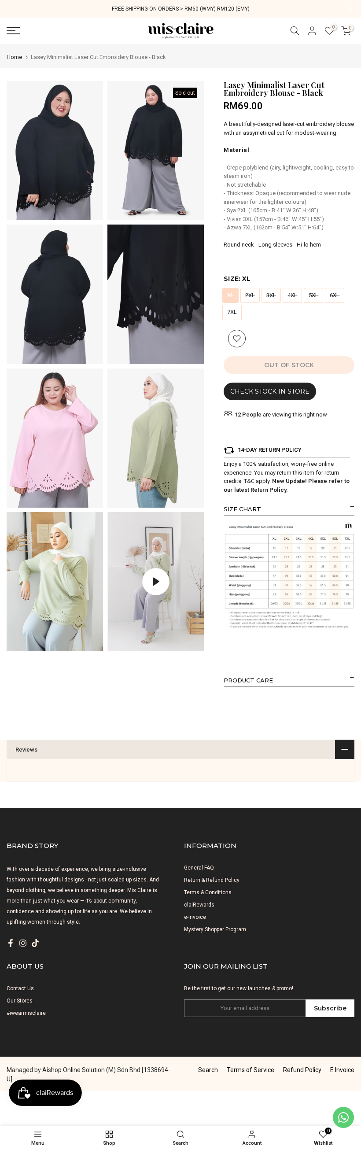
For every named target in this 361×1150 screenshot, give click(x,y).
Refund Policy (302, 1069)
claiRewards (199, 905)
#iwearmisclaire (26, 1013)
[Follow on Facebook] (11, 943)
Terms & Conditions (208, 892)
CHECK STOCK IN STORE (269, 391)
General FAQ (199, 868)
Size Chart (242, 508)
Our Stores (20, 1001)
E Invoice (342, 1069)
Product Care (248, 680)
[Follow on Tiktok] (35, 943)
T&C (249, 481)
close (10, 8)
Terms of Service (250, 1069)
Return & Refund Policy (211, 880)
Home (14, 57)
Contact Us (20, 988)
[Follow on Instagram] (23, 943)
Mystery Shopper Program (215, 929)
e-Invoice (195, 917)
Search (208, 1069)
